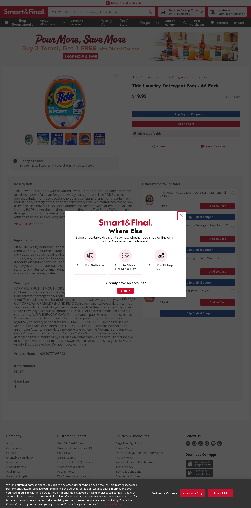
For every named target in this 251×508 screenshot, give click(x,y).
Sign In (125, 291)
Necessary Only (192, 493)
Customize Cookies (164, 493)
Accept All (220, 493)
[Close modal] (181, 216)
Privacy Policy (112, 504)
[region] (125, 493)
